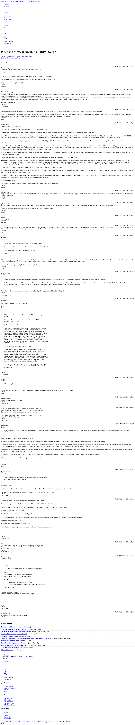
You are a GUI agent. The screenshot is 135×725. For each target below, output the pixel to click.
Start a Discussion (9, 688)
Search (39, 1)
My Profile (7, 700)
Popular (6, 12)
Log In (28, 1)
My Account (8, 698)
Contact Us (7, 718)
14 (5, 35)
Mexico (23, 56)
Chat (5, 691)
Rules (6, 712)
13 (5, 33)
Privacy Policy (37, 722)
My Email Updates (9, 705)
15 (5, 37)
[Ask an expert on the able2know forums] (13, 1)
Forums (6, 4)
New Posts (7, 19)
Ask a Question (8, 686)
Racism (18, 56)
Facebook (7, 717)
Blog (5, 713)
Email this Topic (5, 58)
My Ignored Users (9, 703)
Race (13, 56)
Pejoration (29, 56)
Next (5, 38)
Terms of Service (27, 722)
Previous (6, 25)
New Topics (7, 16)
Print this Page (15, 58)
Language (9, 56)
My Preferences (9, 701)
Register (33, 1)
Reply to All (7, 43)
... (5, 32)
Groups (6, 6)
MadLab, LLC (16, 722)
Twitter (6, 715)
